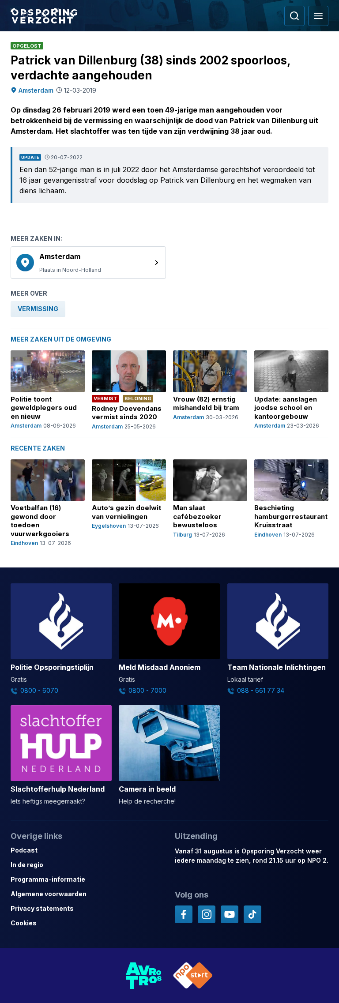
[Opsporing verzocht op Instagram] (206, 914)
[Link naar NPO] (193, 975)
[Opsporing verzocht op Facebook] (183, 914)
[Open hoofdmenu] (318, 16)
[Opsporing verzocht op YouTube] (229, 914)
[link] (88, 262)
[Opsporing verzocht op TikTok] (252, 914)
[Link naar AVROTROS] (144, 975)
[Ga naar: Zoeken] (294, 16)
